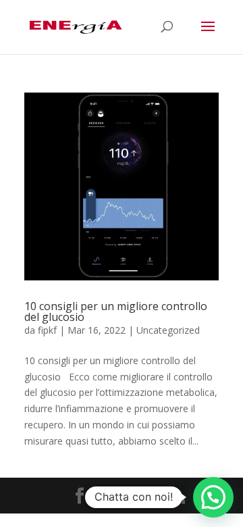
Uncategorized (168, 330)
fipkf (47, 330)
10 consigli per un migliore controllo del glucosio (115, 311)
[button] (213, 497)
